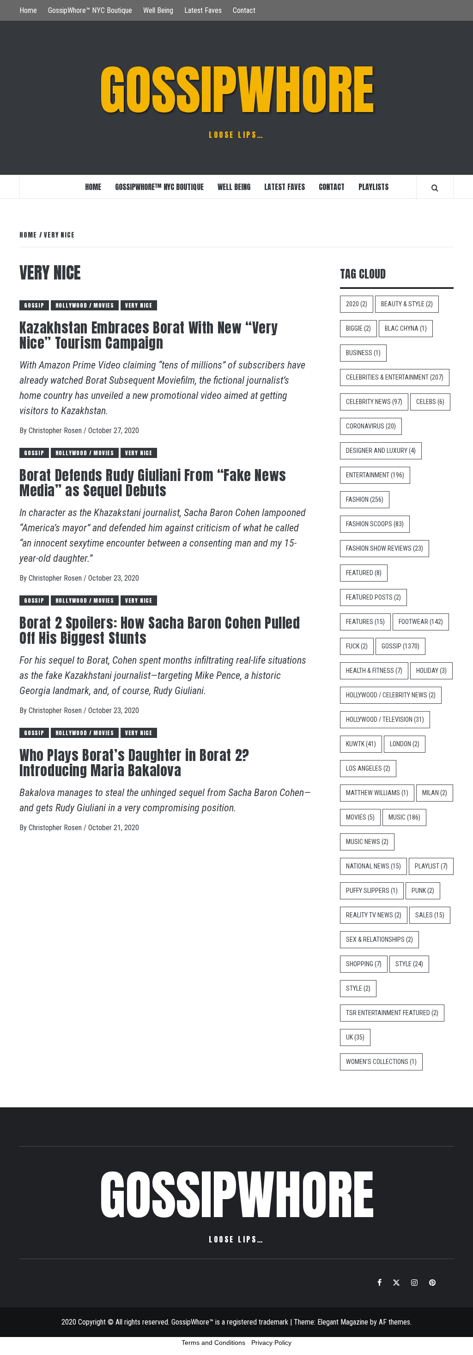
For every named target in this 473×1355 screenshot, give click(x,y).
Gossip (34, 305)
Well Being (158, 10)
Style (409, 964)
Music (404, 817)
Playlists (373, 186)
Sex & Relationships (379, 939)
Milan (434, 792)
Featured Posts (373, 597)
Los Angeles (368, 768)
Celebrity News (374, 401)
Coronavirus (371, 426)
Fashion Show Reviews (384, 548)
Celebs (430, 401)
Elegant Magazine (342, 1322)
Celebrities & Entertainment (394, 377)
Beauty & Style (407, 304)
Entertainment (375, 475)
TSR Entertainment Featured (392, 1012)
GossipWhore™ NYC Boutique (90, 10)
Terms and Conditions (213, 1342)
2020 (356, 304)
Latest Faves (203, 10)
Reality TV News (373, 915)
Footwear (421, 621)
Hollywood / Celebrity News (391, 695)
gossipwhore (236, 90)
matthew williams (377, 792)
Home (28, 10)
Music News (367, 841)
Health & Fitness (374, 670)
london (404, 744)
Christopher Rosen (56, 430)
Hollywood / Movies (84, 305)
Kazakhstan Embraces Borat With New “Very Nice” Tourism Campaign (148, 335)
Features (365, 621)
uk (355, 1037)
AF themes (394, 1322)
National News (373, 866)
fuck (357, 646)
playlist (431, 866)
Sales (429, 915)
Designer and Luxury (381, 450)
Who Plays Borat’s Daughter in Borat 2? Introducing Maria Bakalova (134, 763)
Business (363, 353)
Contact (244, 10)
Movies (360, 817)
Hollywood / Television (385, 719)
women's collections (381, 1061)
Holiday (431, 670)
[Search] (434, 187)
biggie (358, 328)
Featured (364, 572)
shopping (364, 964)
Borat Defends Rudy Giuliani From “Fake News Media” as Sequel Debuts (152, 483)
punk (423, 890)
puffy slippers (372, 890)
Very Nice (138, 305)
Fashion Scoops (375, 524)
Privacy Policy (271, 1342)
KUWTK (361, 744)
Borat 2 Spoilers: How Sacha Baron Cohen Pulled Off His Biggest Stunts (159, 630)
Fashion (364, 499)
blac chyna (406, 328)
